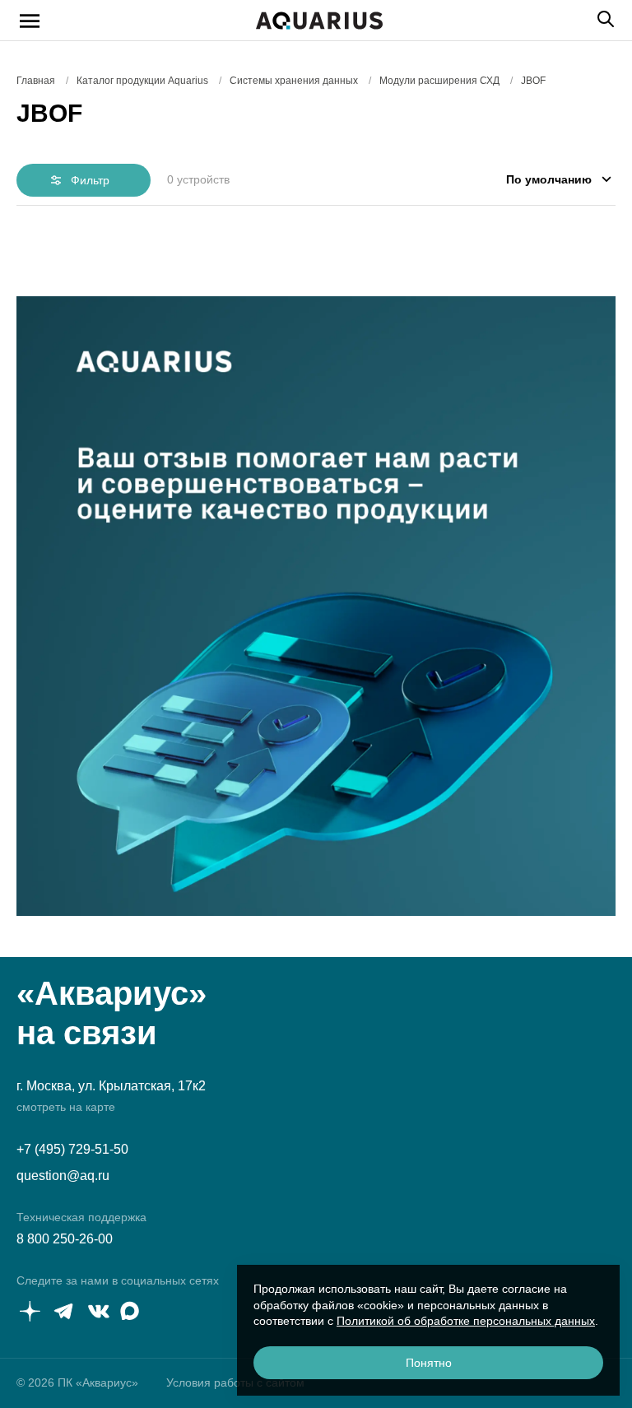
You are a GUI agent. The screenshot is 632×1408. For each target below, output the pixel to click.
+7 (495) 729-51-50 (72, 1149)
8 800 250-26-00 (64, 1239)
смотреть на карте (65, 1106)
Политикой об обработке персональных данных (466, 1320)
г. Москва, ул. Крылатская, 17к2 (111, 1086)
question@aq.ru (62, 1176)
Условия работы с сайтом (235, 1382)
